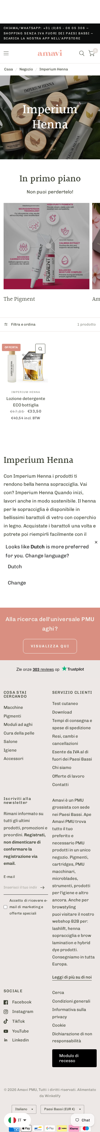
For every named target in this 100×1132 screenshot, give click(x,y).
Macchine (13, 707)
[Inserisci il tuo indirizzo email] (42, 887)
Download (62, 712)
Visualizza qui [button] (50, 646)
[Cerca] (81, 53)
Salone (11, 741)
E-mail (9, 877)
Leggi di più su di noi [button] (72, 977)
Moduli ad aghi (18, 724)
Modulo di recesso (69, 1058)
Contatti (60, 784)
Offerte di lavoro (68, 776)
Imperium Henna (53, 69)
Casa (8, 69)
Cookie (59, 1025)
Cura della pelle (19, 733)
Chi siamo (61, 767)
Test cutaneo (65, 703)
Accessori (13, 758)
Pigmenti (12, 716)
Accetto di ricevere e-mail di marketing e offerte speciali (28, 906)
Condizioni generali (71, 1001)
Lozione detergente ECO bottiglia (25, 402)
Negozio (26, 69)
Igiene (10, 750)
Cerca (58, 992)
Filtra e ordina (23, 324)
